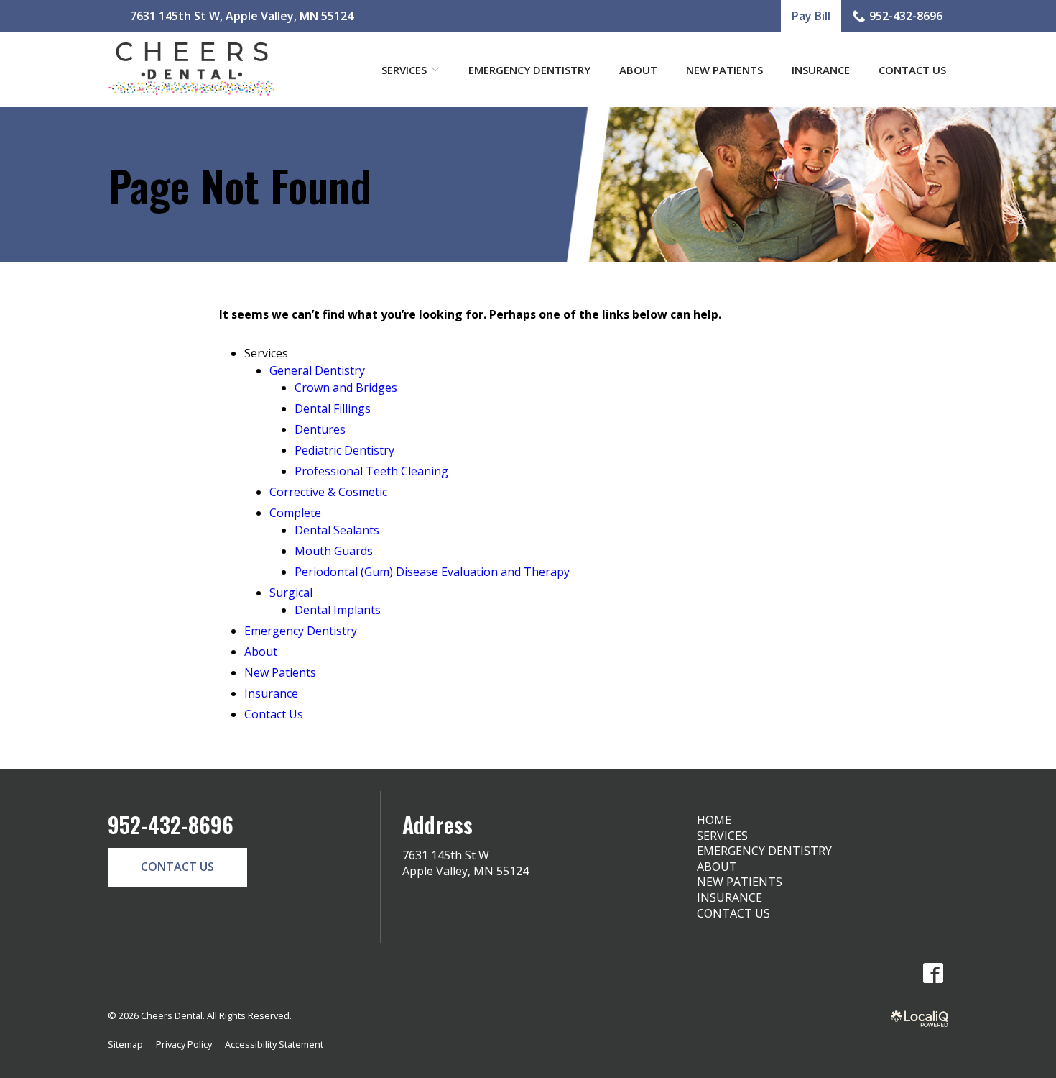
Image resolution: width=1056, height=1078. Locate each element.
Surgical (290, 592)
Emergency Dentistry (529, 70)
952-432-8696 (905, 16)
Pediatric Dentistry (344, 450)
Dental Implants (338, 610)
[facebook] (932, 972)
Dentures (320, 429)
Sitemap (125, 1044)
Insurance (821, 70)
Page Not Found (239, 185)
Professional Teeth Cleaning (371, 471)
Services (722, 836)
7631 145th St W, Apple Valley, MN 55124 (241, 16)
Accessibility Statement (274, 1044)
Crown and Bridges (346, 388)
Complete (295, 513)
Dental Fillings (333, 408)
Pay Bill (811, 16)
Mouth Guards (334, 551)
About (638, 70)
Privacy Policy (184, 1044)
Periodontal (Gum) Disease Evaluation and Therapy (432, 572)
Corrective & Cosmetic (328, 492)
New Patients (724, 70)
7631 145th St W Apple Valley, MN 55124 (465, 863)
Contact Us (912, 70)
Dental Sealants (337, 530)
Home (714, 820)
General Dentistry (317, 370)
